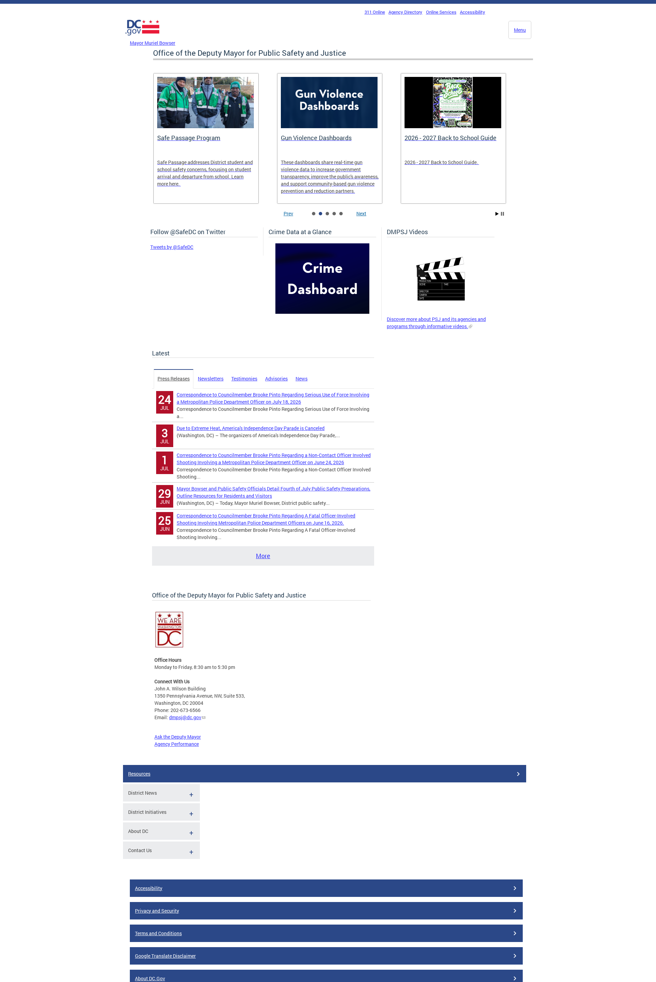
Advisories (276, 378)
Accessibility (472, 12)
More (263, 556)
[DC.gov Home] (142, 37)
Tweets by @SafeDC (171, 247)
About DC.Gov (150, 978)
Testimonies (244, 378)
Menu (520, 30)
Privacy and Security (157, 910)
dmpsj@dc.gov (185, 717)
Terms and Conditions (158, 933)
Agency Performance (176, 744)
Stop (502, 214)
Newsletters (210, 378)
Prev (288, 213)
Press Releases (174, 378)
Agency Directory (405, 12)
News (302, 378)
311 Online (375, 12)
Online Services (441, 12)
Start (497, 214)
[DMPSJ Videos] (441, 312)
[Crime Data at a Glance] (322, 312)
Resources (139, 773)
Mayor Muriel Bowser (152, 43)
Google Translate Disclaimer (165, 956)
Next (361, 213)
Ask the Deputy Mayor (177, 737)
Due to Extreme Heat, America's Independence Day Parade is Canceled (251, 428)
